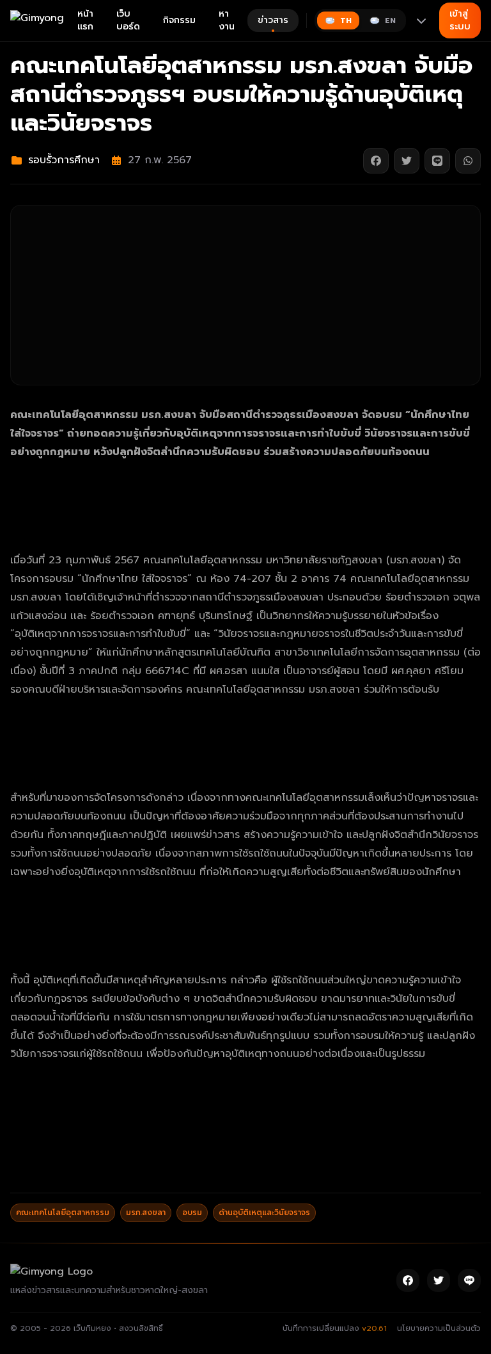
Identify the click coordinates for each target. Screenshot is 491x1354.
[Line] (469, 1280)
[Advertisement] (245, 295)
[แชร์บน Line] (437, 160)
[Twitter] (438, 1280)
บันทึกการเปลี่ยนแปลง (335, 1328)
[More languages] (421, 20)
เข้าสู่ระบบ (460, 20)
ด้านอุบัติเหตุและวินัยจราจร (264, 1212)
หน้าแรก (85, 20)
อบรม (192, 1212)
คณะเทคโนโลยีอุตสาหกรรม (62, 1212)
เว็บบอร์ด (128, 20)
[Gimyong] (38, 20)
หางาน (227, 20)
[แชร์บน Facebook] (376, 160)
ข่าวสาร (273, 20)
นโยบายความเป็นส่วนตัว (439, 1328)
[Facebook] (407, 1280)
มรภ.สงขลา (146, 1212)
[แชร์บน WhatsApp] (468, 160)
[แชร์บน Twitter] (406, 160)
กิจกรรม (179, 20)
